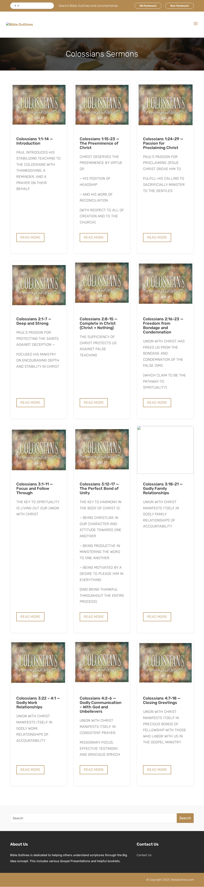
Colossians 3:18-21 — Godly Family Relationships (165, 529)
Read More (30, 237)
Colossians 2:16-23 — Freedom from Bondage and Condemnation (165, 340)
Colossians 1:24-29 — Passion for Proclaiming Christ (165, 167)
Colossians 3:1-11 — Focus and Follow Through (38, 529)
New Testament (179, 5)
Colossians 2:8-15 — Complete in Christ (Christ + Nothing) (102, 340)
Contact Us (144, 855)
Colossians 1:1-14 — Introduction (38, 167)
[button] (195, 26)
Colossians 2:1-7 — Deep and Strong (38, 340)
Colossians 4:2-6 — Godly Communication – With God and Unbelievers (102, 713)
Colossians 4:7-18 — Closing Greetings (165, 713)
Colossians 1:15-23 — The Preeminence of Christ (102, 167)
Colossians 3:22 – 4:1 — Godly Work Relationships (38, 713)
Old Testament (148, 5)
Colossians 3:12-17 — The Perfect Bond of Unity (102, 529)
